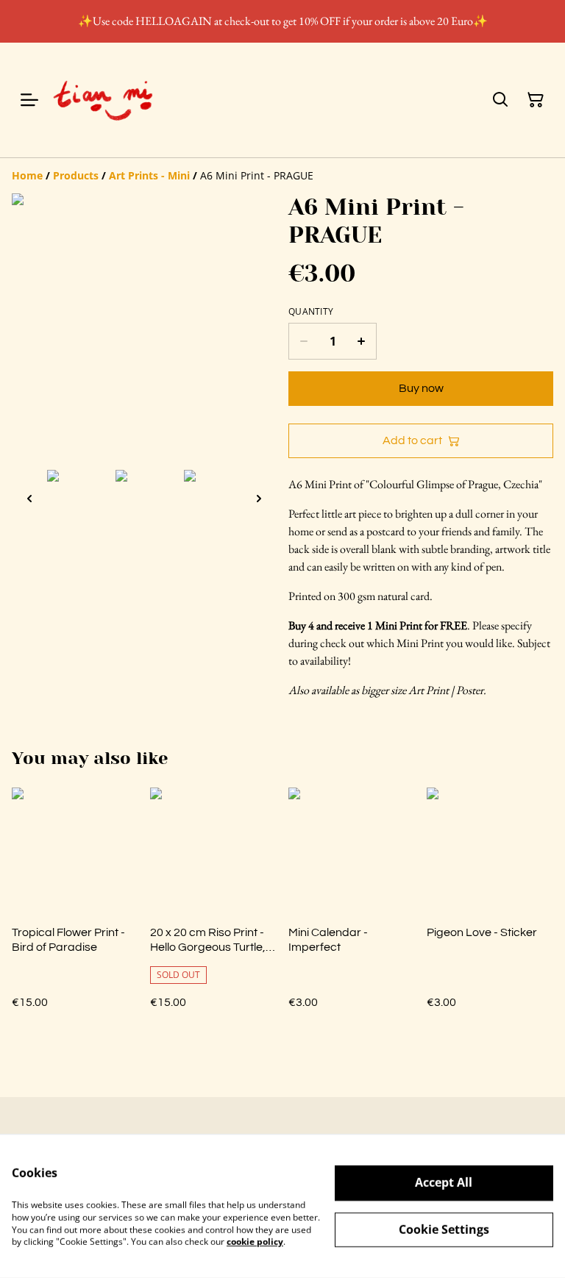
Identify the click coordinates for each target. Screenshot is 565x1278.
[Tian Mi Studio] (103, 100)
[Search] (500, 100)
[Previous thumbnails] (29, 498)
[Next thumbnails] (259, 498)
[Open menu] (29, 100)
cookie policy (255, 1241)
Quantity (310, 312)
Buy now (421, 388)
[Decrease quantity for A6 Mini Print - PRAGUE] (303, 341)
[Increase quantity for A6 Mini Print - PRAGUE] (362, 341)
